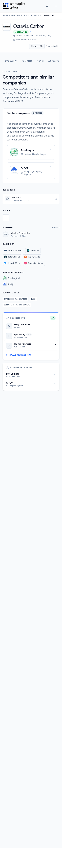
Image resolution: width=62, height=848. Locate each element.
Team (40, 61)
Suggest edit (52, 46)
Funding (27, 61)
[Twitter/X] (6, 217)
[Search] (47, 6)
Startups (15, 15)
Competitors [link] (48, 15)
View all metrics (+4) (18, 355)
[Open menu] (55, 6)
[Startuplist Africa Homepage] (14, 6)
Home (5, 15)
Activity (54, 61)
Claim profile (37, 46)
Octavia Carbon (31, 15)
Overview (11, 61)
